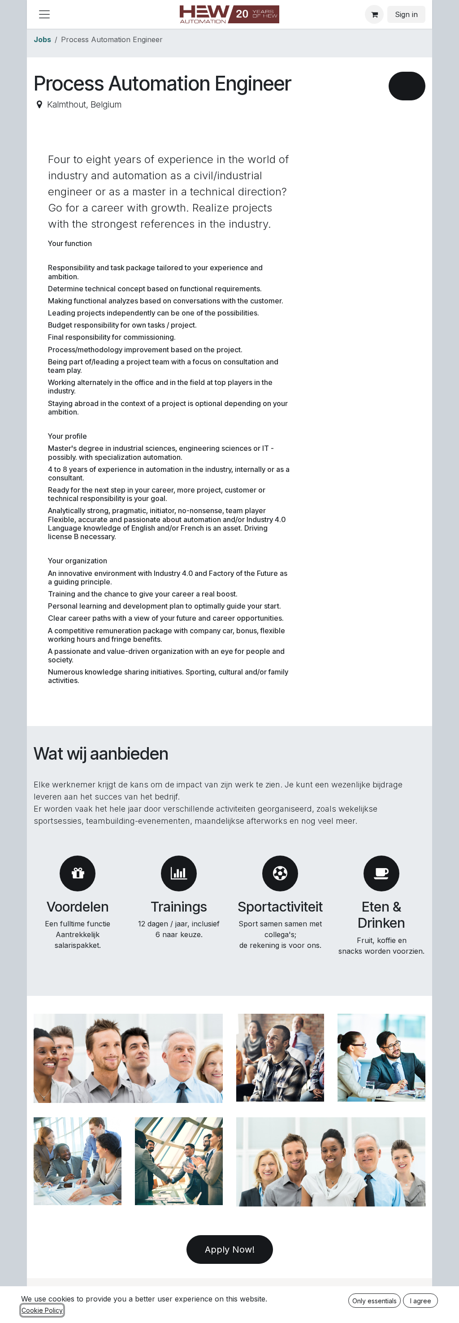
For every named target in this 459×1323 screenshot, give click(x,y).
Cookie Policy (42, 1310)
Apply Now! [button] (230, 1249)
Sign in (406, 14)
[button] (407, 86)
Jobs (42, 39)
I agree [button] (420, 1301)
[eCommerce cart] (374, 14)
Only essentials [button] (374, 1301)
